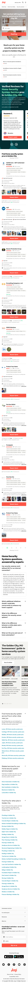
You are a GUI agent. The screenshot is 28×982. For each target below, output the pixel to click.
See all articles (8, 662)
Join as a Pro (18, 2)
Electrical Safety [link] (11, 7)
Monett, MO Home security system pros (12, 745)
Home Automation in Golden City (10, 781)
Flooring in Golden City (8, 842)
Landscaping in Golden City (9, 867)
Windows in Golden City (8, 892)
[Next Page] (25, 548)
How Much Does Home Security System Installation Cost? (9, 683)
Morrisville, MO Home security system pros (13, 755)
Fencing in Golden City (8, 861)
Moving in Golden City (8, 826)
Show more (24, 188)
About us (4, 921)
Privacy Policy (18, 974)
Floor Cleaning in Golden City (9, 840)
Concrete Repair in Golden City (10, 821)
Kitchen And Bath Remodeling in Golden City (14, 823)
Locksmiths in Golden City (9, 792)
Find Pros (14, 34)
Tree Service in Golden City (9, 818)
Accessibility (13, 976)
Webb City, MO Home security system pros (13, 740)
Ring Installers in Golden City (10, 784)
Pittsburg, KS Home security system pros (13, 758)
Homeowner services (7, 908)
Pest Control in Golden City (9, 875)
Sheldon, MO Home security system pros (13, 734)
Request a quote (12, 137)
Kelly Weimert (6, 678)
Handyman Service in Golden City (11, 845)
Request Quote (14, 197)
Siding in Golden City (7, 870)
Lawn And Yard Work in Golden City (11, 864)
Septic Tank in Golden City (9, 831)
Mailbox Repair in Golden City (10, 829)
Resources (4, 917)
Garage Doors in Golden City (9, 837)
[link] (5, 133)
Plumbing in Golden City (8, 815)
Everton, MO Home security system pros (12, 737)
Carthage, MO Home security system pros (13, 732)
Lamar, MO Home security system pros (12, 729)
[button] (4, 192)
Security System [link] (20, 7)
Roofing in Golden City (8, 834)
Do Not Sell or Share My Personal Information (14, 978)
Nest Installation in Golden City (10, 787)
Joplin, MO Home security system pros (12, 743)
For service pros (5, 912)
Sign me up (14, 945)
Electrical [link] (4, 7)
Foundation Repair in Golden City (11, 872)
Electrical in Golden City (8, 790)
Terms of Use (10, 974)
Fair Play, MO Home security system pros (13, 748)
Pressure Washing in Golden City (10, 894)
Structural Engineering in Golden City (12, 848)
